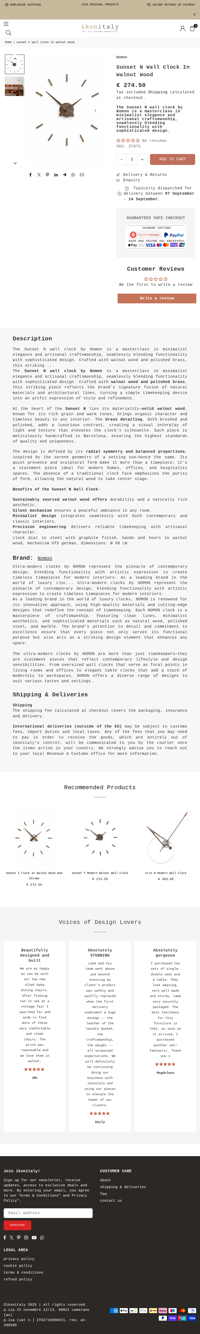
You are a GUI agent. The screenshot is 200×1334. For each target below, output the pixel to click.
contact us (111, 1201)
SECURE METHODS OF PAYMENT (173, 5)
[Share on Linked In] (56, 174)
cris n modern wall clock (165, 873)
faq (103, 1194)
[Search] (8, 32)
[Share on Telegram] (65, 174)
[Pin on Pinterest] (48, 174)
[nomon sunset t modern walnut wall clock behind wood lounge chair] (14, 86)
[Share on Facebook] (30, 174)
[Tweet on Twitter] (39, 174)
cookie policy (18, 1266)
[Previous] (34, 110)
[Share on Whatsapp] (73, 174)
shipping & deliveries (123, 1187)
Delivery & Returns (144, 175)
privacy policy (19, 1259)
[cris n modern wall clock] (166, 838)
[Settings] (183, 28)
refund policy (18, 1279)
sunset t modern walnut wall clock (100, 873)
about (105, 1180)
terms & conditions (23, 1273)
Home (8, 42)
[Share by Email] (82, 174)
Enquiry (130, 180)
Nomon (121, 57)
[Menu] (5, 24)
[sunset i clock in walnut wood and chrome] (34, 838)
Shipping (158, 92)
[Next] (100, 110)
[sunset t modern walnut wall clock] (100, 838)
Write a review (157, 298)
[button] (192, 28)
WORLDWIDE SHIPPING (25, 5)
